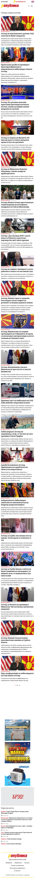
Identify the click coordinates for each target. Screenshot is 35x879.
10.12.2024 (13, 636)
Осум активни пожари (14, 839)
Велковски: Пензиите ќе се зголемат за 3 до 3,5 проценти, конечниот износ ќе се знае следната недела (16, 819)
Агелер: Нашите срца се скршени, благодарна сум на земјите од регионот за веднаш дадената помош (17, 300)
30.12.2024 (13, 567)
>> (19, 685)
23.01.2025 (13, 463)
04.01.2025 (13, 533)
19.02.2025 (13, 365)
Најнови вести (7, 808)
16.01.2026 (13, 62)
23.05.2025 (13, 233)
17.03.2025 (13, 296)
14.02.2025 (13, 429)
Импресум (9, 862)
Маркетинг (18, 862)
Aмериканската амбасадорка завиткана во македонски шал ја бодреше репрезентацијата (15, 502)
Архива (18, 870)
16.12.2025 (13, 100)
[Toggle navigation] (31, 6)
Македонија (5, 31)
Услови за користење (17, 865)
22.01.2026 (13, 31)
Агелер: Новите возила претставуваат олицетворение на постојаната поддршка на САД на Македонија (17, 205)
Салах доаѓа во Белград (14, 843)
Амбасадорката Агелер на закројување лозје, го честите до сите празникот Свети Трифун (17, 434)
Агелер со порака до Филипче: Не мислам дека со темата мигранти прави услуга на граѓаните (15, 140)
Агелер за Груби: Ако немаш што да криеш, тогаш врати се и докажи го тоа (16, 538)
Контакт (27, 862)
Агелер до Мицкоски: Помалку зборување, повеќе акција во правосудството (14, 171)
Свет (2, 832)
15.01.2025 (13, 498)
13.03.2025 (13, 329)
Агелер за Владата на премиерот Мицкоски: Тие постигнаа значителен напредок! (17, 607)
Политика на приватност (17, 868)
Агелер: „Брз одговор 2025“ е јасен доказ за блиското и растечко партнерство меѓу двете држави (15, 238)
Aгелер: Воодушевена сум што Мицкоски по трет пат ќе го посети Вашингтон (16, 369)
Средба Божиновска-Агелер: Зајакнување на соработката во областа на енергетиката (14, 467)
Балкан (3, 826)
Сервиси (3, 839)
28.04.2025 (13, 267)
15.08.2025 (13, 200)
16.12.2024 (13, 602)
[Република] (10, 6)
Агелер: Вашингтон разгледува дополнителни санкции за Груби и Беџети (15, 640)
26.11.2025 (13, 167)
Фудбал (3, 811)
